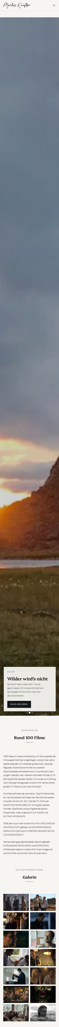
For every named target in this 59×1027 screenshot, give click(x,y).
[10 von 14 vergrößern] (52, 971)
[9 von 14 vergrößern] (25, 971)
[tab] (27, 712)
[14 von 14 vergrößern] (52, 1008)
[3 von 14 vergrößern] (25, 915)
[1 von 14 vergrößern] (25, 897)
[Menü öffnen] (54, 5)
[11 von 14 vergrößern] (25, 989)
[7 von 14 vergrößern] (25, 952)
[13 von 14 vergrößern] (25, 1008)
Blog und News (19, 704)
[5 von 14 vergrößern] (25, 934)
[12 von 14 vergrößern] (52, 989)
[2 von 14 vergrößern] (52, 897)
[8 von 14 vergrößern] (52, 952)
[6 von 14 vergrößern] (52, 934)
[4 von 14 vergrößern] (52, 915)
